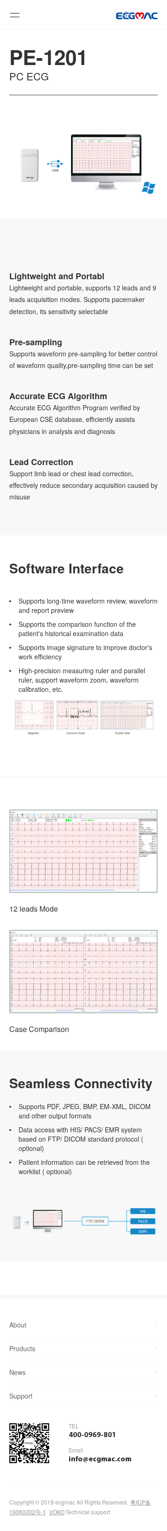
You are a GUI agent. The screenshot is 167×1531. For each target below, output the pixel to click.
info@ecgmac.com (100, 1459)
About (17, 1324)
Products (22, 1348)
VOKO (56, 1512)
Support (20, 1395)
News (17, 1372)
